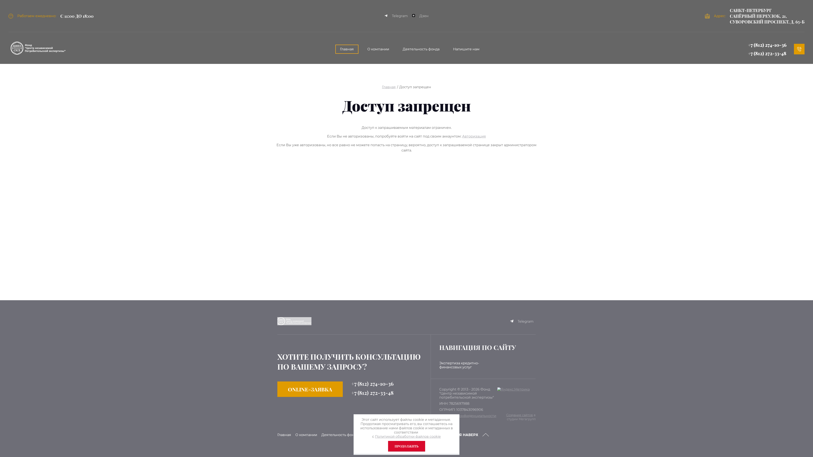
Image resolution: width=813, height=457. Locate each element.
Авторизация (474, 136)
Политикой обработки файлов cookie (408, 437)
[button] (310, 389)
